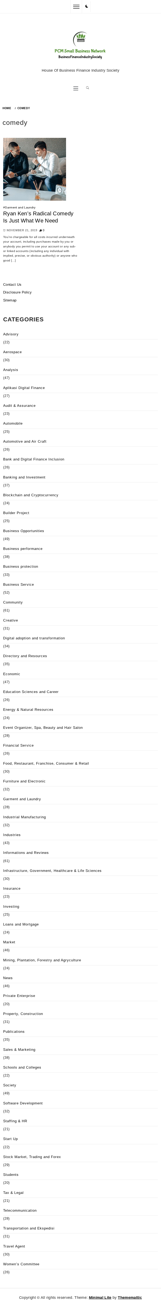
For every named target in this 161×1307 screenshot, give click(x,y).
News (8, 978)
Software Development (23, 1103)
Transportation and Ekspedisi (29, 1228)
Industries (12, 835)
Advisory (11, 334)
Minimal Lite (100, 1297)
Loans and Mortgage (21, 924)
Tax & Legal (13, 1193)
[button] (86, 6)
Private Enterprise (19, 996)
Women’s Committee (21, 1264)
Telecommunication (20, 1211)
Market (9, 942)
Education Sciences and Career (31, 692)
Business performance (23, 549)
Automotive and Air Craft (25, 441)
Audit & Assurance (19, 406)
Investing (11, 907)
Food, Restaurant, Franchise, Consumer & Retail (46, 763)
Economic (11, 674)
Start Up (10, 1139)
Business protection (20, 567)
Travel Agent (14, 1246)
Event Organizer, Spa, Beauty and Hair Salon (43, 728)
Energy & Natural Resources (28, 710)
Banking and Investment (24, 477)
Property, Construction (23, 1014)
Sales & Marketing (19, 1050)
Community (13, 602)
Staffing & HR (15, 1121)
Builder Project (16, 513)
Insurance (12, 889)
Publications (14, 1032)
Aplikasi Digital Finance (24, 388)
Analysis (10, 370)
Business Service (18, 585)
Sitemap (9, 300)
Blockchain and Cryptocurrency (30, 495)
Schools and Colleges (22, 1067)
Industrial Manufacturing (24, 817)
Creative (10, 620)
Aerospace (12, 352)
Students (11, 1175)
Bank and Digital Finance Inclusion (33, 459)
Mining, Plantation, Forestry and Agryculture (42, 960)
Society (9, 1085)
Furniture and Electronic (24, 781)
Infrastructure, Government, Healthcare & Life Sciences (52, 871)
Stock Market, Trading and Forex (32, 1157)
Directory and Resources (25, 656)
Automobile (13, 423)
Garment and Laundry (20, 207)
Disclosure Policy (17, 292)
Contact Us (12, 285)
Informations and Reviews (26, 853)
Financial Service (18, 745)
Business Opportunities (23, 531)
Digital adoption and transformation (34, 638)
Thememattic (130, 1297)
